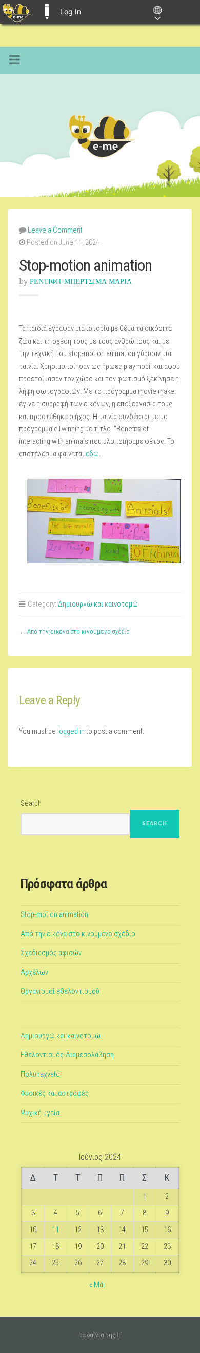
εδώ (92, 454)
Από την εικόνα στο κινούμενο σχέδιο (78, 631)
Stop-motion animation (54, 914)
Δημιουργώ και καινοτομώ (98, 604)
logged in (71, 731)
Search (31, 803)
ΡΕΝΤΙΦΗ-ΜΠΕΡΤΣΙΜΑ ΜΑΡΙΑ (81, 281)
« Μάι (97, 1285)
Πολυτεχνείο (40, 1074)
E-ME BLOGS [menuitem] (46, 12)
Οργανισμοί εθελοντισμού (60, 991)
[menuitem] (16, 12)
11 (55, 1229)
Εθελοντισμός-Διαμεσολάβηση (67, 1055)
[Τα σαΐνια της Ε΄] (100, 135)
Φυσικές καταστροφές (55, 1093)
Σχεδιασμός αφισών (51, 953)
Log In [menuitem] (70, 11)
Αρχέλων (34, 972)
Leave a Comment (55, 230)
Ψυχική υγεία (40, 1113)
